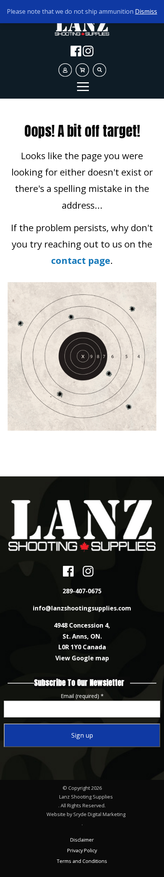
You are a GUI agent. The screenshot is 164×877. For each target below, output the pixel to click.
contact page (80, 260)
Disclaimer (82, 839)
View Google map (82, 658)
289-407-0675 (82, 591)
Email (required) (82, 696)
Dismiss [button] (146, 11)
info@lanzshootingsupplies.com (82, 608)
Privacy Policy (82, 850)
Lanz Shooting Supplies (86, 796)
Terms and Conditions (82, 861)
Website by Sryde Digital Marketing (86, 814)
